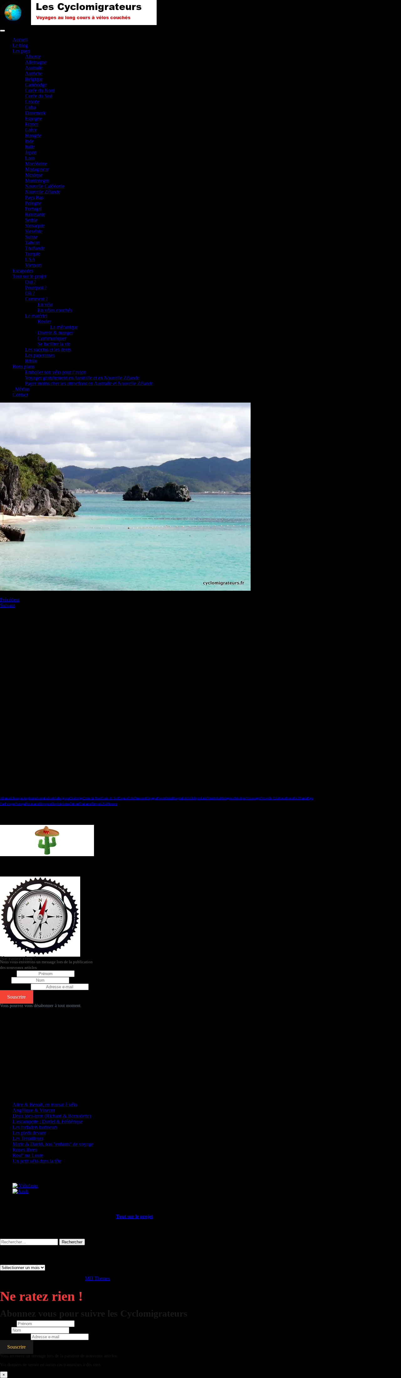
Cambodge (36, 84)
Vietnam (33, 265)
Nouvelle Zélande (42, 191)
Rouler (44, 321)
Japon (31, 152)
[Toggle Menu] (2, 31)
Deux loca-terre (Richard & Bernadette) (52, 1115)
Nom (5, 980)
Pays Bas (34, 197)
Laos (30, 158)
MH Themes (97, 1278)
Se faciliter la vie (54, 344)
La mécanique (64, 327)
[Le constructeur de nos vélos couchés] (21, 1191)
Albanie (33, 56)
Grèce (31, 129)
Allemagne (36, 62)
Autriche (33, 73)
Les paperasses (40, 355)
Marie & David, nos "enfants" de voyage (53, 1144)
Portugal (33, 208)
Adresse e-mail (14, 986)
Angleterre (29, 798)
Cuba (30, 107)
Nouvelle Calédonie (45, 186)
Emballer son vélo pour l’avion (55, 372)
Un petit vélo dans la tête (37, 1161)
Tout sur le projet (29, 276)
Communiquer (52, 338)
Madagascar (37, 169)
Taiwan (32, 242)
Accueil (20, 39)
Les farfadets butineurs (35, 1127)
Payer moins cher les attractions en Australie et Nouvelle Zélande (89, 383)
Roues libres (25, 1149)
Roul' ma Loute (28, 1155)
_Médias (21, 389)
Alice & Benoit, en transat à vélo (45, 1104)
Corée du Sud (38, 96)
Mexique (34, 174)
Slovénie (33, 231)
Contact (20, 394)
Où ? (30, 293)
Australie (34, 67)
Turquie (32, 253)
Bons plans (23, 366)
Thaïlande (35, 248)
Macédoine (36, 163)
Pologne (33, 203)
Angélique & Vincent (34, 1110)
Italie (30, 146)
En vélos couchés (55, 310)
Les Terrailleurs (28, 1138)
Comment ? (36, 298)
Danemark (35, 113)
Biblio (31, 360)
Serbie (31, 220)
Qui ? (30, 282)
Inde (29, 141)
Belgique (34, 79)
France (32, 124)
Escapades (23, 270)
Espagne (33, 118)
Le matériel (36, 315)
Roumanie (35, 214)
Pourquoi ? (36, 287)
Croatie (32, 101)
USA (30, 259)
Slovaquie (35, 225)
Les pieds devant (29, 1132)
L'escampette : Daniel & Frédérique (48, 1121)
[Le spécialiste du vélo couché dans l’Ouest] (25, 1185)
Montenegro (37, 180)
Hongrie (33, 135)
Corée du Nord (40, 90)
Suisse (31, 236)
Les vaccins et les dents (48, 349)
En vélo (45, 304)
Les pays (21, 51)
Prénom (7, 973)
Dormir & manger (55, 332)
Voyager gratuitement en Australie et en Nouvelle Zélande (82, 377)
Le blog (20, 45)
